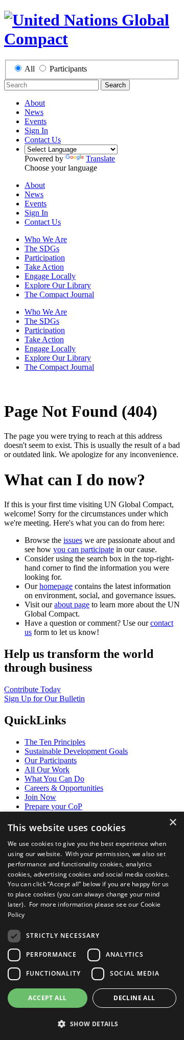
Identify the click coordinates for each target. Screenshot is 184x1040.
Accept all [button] (47, 998)
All (30, 68)
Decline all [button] (134, 998)
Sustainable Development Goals (76, 751)
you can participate (83, 549)
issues (72, 540)
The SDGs (42, 248)
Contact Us (43, 139)
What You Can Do (54, 778)
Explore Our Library (58, 285)
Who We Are (46, 239)
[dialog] (92, 926)
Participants (68, 68)
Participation (45, 257)
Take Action (44, 267)
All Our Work (47, 769)
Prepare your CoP (53, 806)
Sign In (36, 130)
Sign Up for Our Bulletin (44, 698)
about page (71, 604)
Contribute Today (32, 689)
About (35, 103)
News (34, 112)
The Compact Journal (59, 294)
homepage (56, 586)
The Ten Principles (55, 742)
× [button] (172, 822)
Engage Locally (50, 276)
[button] (92, 1023)
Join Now (40, 797)
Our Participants (51, 760)
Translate (100, 158)
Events (36, 121)
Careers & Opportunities (64, 788)
